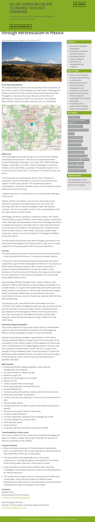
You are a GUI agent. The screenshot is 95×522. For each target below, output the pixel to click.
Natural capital (75, 145)
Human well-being (75, 137)
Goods (71, 134)
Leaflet (50, 150)
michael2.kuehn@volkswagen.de (16, 497)
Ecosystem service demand (78, 130)
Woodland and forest (77, 171)
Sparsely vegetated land (78, 156)
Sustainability (74, 160)
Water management (76, 167)
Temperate (85, 160)
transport (73, 163)
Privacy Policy (41, 519)
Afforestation (74, 117)
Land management (75, 141)
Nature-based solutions (78, 148)
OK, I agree (79, 4)
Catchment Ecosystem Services (77, 122)
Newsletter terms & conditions (66, 519)
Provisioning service (76, 152)
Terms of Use (51, 519)
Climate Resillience (75, 126)
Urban (81, 163)
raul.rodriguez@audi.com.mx (14, 508)
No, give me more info (20, 26)
